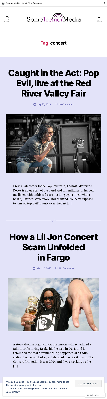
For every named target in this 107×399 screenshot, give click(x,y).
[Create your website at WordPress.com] (53, 3)
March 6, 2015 (44, 268)
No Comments (66, 104)
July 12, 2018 (44, 104)
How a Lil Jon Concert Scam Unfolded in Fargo (53, 247)
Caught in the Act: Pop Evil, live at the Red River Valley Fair (53, 83)
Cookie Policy (12, 391)
